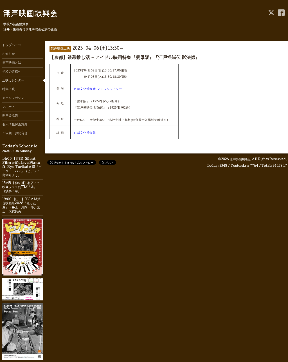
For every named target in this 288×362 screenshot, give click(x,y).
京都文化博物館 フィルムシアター (98, 89)
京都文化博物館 (85, 132)
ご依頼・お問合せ (14, 133)
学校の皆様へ (11, 72)
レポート (8, 107)
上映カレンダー (13, 80)
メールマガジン (13, 98)
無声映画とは (11, 63)
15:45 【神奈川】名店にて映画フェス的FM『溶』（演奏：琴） (21, 187)
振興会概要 (10, 116)
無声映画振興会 (240, 159)
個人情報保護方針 (14, 125)
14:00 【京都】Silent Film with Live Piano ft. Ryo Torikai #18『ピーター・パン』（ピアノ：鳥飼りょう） (21, 167)
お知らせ (8, 54)
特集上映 (8, 89)
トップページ (11, 45)
